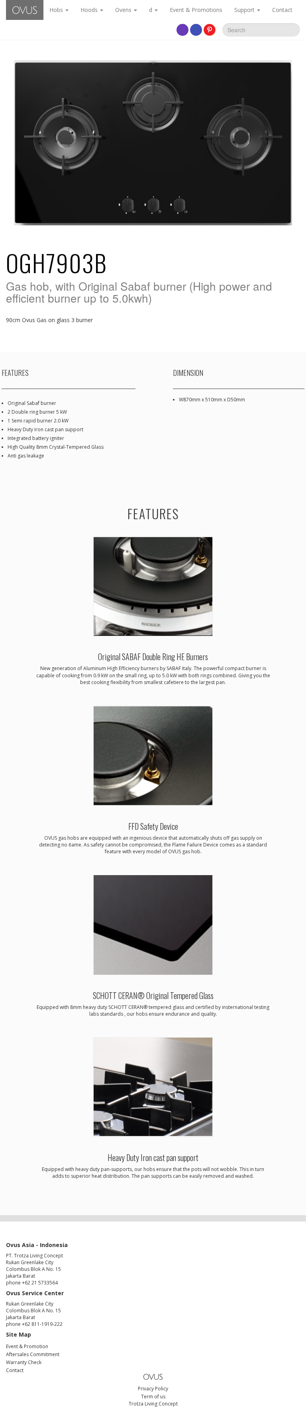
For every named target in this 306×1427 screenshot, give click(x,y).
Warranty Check (23, 1362)
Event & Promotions (196, 10)
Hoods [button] (89, 10)
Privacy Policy (153, 1388)
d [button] (151, 10)
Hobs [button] (57, 10)
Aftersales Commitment (32, 1354)
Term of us (153, 1396)
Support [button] (245, 10)
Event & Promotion (27, 1346)
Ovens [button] (124, 10)
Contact (282, 10)
